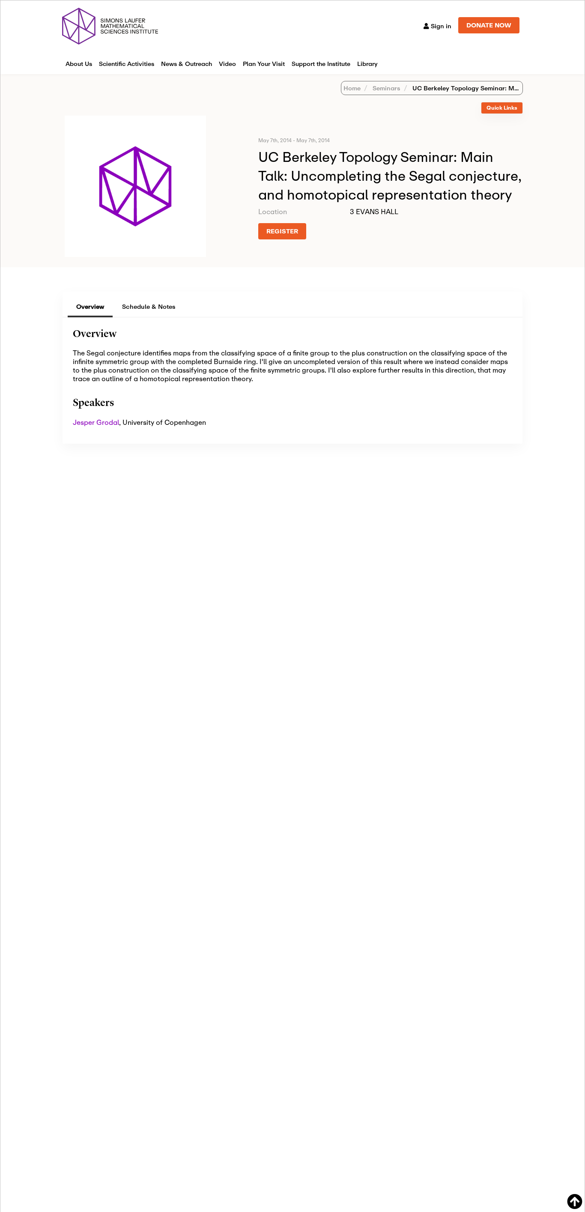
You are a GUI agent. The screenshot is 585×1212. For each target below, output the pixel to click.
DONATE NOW (488, 25)
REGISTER (282, 231)
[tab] (501, 108)
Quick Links (502, 107)
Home (352, 88)
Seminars (385, 88)
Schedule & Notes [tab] (149, 306)
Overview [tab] (90, 306)
